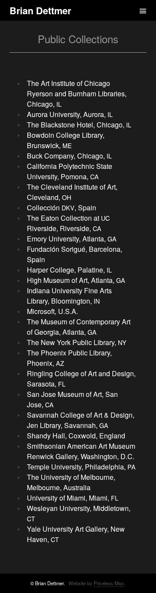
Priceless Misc (109, 583)
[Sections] (130, 10)
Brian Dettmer (40, 10)
